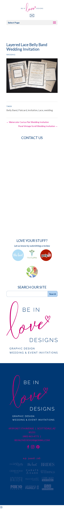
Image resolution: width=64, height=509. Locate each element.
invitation (33, 110)
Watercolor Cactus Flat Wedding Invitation (27, 122)
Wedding (10, 54)
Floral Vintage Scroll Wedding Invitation (38, 126)
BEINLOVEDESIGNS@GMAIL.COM (32, 440)
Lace (40, 110)
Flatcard (22, 110)
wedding (48, 110)
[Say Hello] (32, 15)
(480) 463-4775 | (32, 436)
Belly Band (11, 110)
